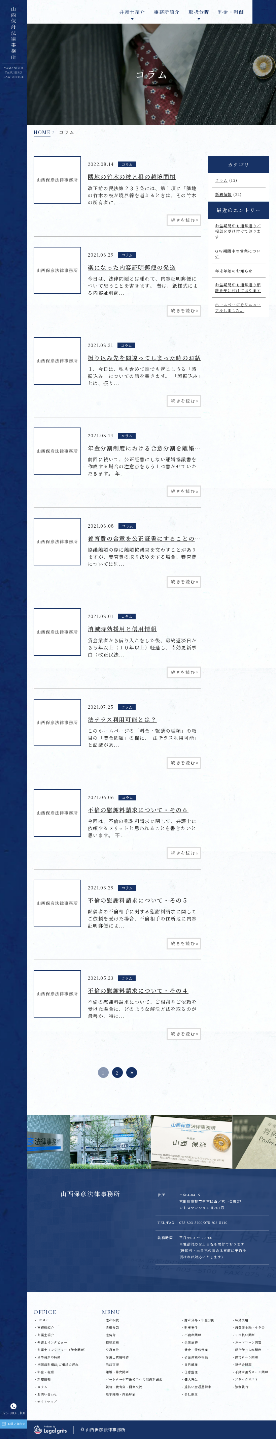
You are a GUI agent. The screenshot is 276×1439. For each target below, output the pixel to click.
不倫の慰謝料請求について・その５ (138, 900)
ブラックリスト (246, 1379)
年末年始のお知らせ (234, 270)
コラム (127, 164)
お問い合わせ (47, 1394)
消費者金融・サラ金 (250, 1327)
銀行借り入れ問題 (248, 1350)
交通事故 (112, 1350)
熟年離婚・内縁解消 (121, 1394)
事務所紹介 (167, 11)
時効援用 (241, 1320)
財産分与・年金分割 (199, 1320)
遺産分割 (112, 1327)
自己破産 (191, 1364)
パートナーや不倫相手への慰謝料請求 (134, 1379)
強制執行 (241, 1387)
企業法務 (191, 1342)
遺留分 (111, 1335)
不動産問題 (192, 1335)
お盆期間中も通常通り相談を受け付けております (238, 287)
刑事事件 (191, 1327)
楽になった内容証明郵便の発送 (132, 267)
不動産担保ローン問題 (251, 1372)
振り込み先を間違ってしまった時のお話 (144, 358)
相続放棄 (112, 1342)
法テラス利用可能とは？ (122, 719)
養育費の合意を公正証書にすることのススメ (151, 538)
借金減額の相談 (196, 1357)
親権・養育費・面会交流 (124, 1387)
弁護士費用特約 (117, 1357)
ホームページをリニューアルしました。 (238, 307)
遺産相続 (112, 1320)
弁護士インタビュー (52, 1342)
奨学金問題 (243, 1364)
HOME (42, 132)
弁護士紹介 (45, 1335)
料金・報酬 (231, 11)
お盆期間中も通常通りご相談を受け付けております (238, 231)
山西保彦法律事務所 (90, 1194)
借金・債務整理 (196, 1350)
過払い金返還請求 (197, 1387)
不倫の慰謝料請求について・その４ (138, 991)
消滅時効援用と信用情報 (122, 629)
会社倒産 (191, 1394)
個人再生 (191, 1379)
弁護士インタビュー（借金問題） (62, 1350)
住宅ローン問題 (246, 1357)
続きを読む (185, 219)
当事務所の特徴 (49, 1357)
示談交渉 (112, 1364)
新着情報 (223, 194)
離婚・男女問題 (117, 1372)
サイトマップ (47, 1402)
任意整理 (191, 1372)
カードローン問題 (248, 1342)
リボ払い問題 (245, 1335)
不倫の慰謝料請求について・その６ (138, 810)
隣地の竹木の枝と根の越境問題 (132, 177)
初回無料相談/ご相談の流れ (58, 1364)
